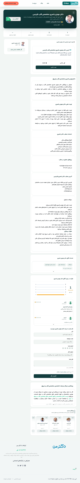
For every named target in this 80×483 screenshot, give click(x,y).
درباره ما (34, 3)
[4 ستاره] (65, 348)
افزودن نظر (53, 376)
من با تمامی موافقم (64, 372)
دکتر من (64, 479)
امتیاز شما (70, 346)
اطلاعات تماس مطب (15, 50)
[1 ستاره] (72, 348)
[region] (53, 425)
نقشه (43, 63)
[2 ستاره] (70, 348)
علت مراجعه (70, 339)
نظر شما (71, 359)
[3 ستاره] (68, 348)
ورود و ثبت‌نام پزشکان (10, 3)
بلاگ (41, 3)
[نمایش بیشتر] (53, 272)
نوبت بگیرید (53, 67)
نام (72, 332)
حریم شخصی (17, 479)
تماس (61, 63)
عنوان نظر (70, 352)
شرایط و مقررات (63, 372)
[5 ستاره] (63, 348)
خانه (48, 3)
